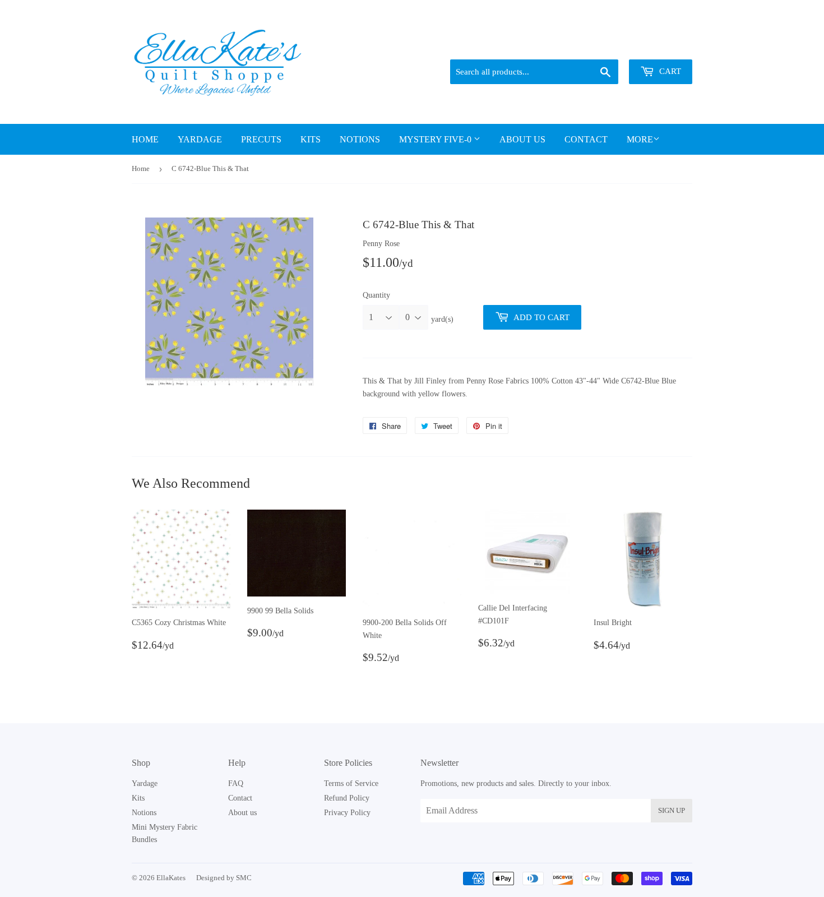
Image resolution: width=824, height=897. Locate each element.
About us (522, 139)
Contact (586, 139)
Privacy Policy (347, 812)
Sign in (614, 45)
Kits (310, 139)
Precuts (261, 139)
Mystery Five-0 (436, 139)
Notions (360, 139)
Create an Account (665, 45)
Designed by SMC (224, 877)
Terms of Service (351, 783)
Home (145, 139)
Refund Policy (346, 798)
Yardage (200, 139)
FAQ (235, 783)
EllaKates (171, 877)
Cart (669, 71)
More (640, 139)
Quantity (376, 295)
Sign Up (671, 810)
